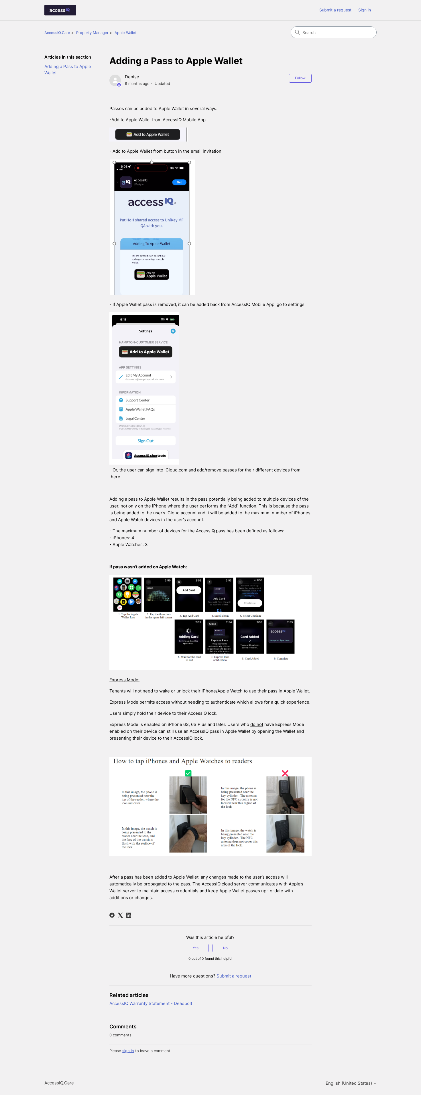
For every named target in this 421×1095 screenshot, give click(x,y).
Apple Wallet (126, 32)
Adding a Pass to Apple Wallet (67, 70)
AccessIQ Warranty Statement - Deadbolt (150, 1003)
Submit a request (335, 9)
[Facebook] (112, 915)
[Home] (60, 10)
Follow (300, 78)
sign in (128, 1050)
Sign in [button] (364, 9)
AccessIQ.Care (57, 32)
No (225, 948)
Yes (195, 948)
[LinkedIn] (128, 915)
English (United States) (349, 1083)
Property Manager (92, 32)
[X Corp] (120, 915)
